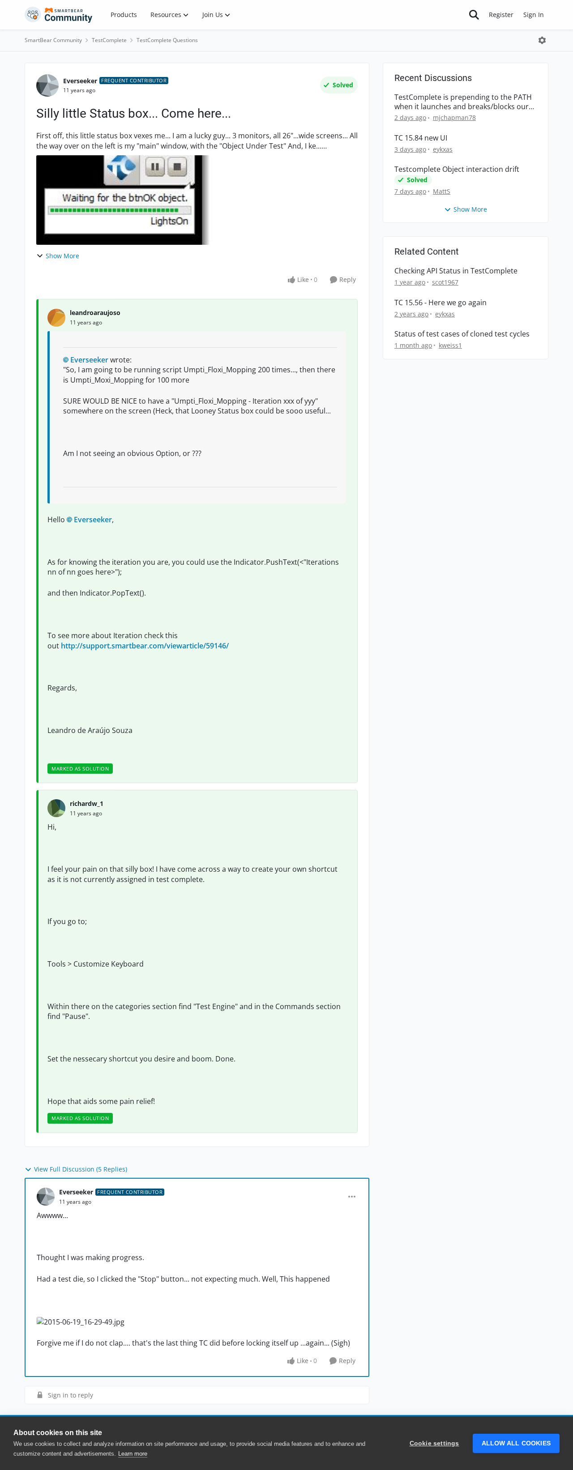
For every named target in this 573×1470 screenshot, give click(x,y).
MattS (441, 191)
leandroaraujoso (95, 312)
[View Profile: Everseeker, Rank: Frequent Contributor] (47, 85)
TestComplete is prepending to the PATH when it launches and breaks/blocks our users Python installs (463, 102)
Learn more (132, 1453)
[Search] (474, 14)
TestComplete (109, 40)
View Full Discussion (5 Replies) (80, 1169)
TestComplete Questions (167, 40)
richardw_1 (86, 803)
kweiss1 (450, 345)
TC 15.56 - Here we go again (440, 302)
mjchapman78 (454, 117)
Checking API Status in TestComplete (455, 271)
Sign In (533, 14)
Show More (62, 255)
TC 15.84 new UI (420, 138)
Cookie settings (434, 1443)
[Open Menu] (542, 40)
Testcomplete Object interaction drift (456, 169)
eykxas (443, 149)
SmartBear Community (53, 40)
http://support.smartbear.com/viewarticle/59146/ (145, 646)
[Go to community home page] (59, 15)
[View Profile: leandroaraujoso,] (56, 318)
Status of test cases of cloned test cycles (462, 334)
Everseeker (80, 81)
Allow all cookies (516, 1443)
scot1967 (445, 282)
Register (501, 14)
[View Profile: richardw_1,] (56, 808)
